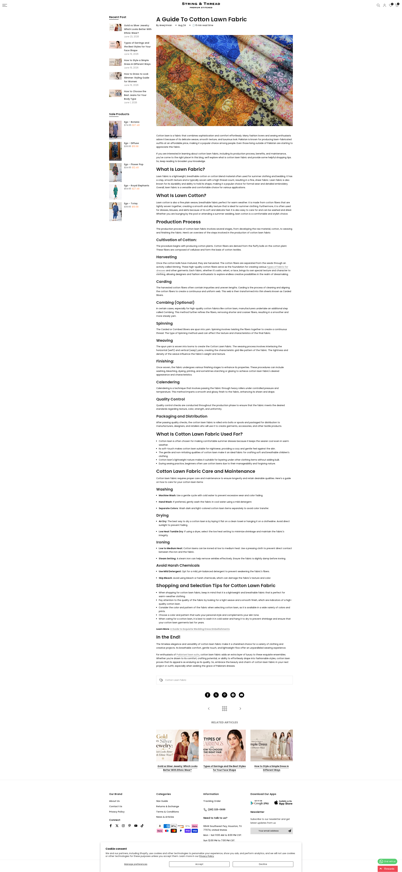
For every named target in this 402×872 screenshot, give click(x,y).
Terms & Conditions (167, 811)
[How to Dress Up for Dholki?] (209, 708)
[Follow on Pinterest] (129, 825)
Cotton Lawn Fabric (175, 680)
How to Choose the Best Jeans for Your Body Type (135, 95)
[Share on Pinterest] (224, 695)
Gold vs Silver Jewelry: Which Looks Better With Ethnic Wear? (178, 768)
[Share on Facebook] (207, 695)
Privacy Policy (206, 856)
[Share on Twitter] (216, 695)
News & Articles (165, 816)
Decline (263, 864)
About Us (114, 801)
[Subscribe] (289, 831)
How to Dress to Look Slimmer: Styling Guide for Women (136, 77)
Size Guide (162, 801)
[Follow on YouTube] (135, 825)
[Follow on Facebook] (110, 825)
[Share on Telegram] (233, 695)
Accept (199, 864)
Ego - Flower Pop (133, 164)
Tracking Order (212, 801)
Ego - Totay (131, 203)
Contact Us (115, 806)
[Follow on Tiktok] (142, 825)
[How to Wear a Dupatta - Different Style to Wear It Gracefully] (240, 708)
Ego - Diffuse (131, 143)
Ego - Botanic (132, 122)
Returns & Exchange (167, 806)
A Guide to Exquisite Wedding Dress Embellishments (200, 629)
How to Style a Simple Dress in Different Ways (271, 768)
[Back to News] (224, 708)
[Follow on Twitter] (117, 825)
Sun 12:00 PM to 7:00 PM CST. (219, 840)
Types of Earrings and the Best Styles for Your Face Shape (224, 768)
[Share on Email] (241, 695)
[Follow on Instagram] (123, 825)
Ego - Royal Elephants (136, 185)
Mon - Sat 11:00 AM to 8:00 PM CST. (222, 835)
